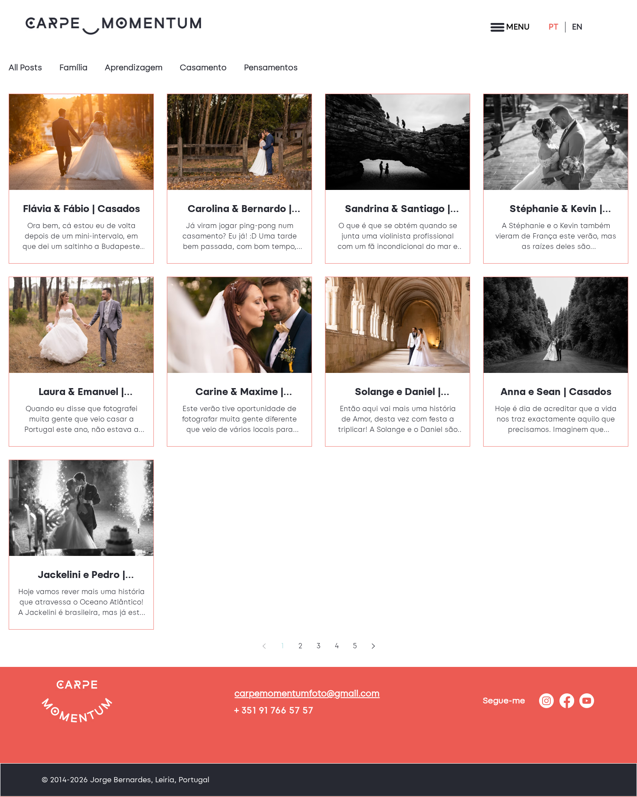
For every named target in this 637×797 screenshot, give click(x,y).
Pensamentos (271, 67)
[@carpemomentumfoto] (546, 700)
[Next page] (373, 646)
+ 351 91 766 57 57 (273, 710)
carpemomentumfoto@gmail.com (307, 693)
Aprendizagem (133, 67)
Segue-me (504, 701)
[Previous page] (264, 646)
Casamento (203, 67)
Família (73, 67)
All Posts (25, 67)
